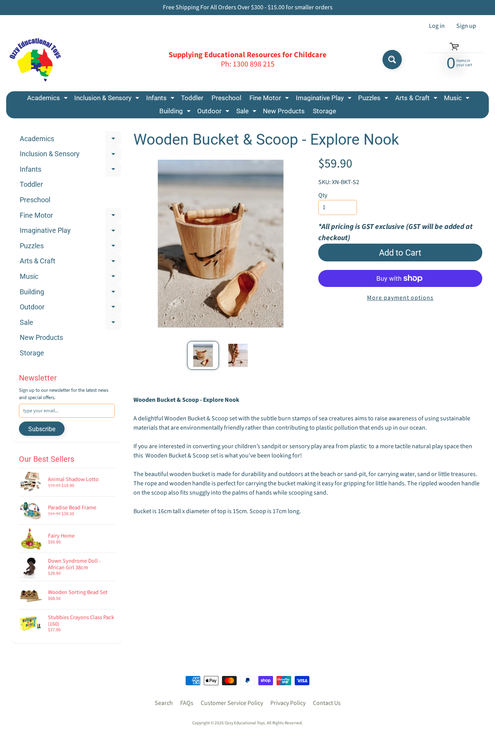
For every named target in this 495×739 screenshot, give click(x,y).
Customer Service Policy (232, 703)
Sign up (466, 26)
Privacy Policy (288, 703)
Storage (324, 111)
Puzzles (374, 99)
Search (164, 703)
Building (176, 112)
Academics (48, 99)
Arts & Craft (417, 99)
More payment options (400, 298)
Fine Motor (270, 99)
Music (457, 99)
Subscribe (41, 429)
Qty (322, 195)
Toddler (192, 98)
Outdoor (214, 112)
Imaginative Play (324, 99)
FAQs (186, 703)
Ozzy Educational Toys (245, 723)
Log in (437, 26)
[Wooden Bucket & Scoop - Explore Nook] (202, 355)
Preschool (226, 98)
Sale (247, 112)
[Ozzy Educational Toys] (35, 59)
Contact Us (327, 703)
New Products (284, 111)
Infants (161, 99)
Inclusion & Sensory (107, 99)
